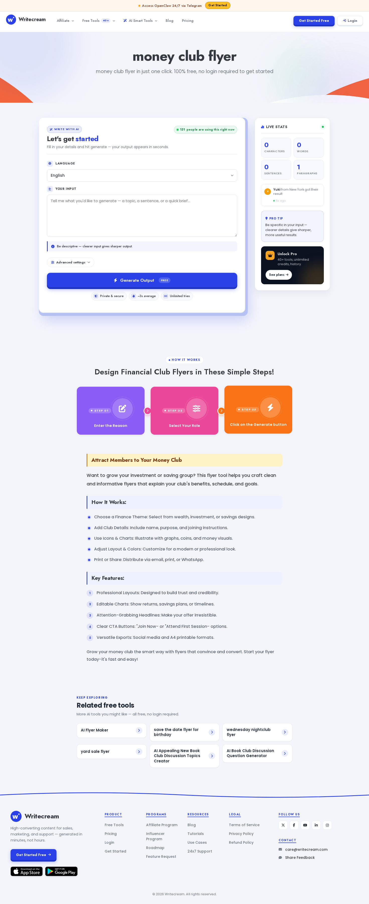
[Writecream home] (16, 816)
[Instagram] (327, 825)
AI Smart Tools (141, 20)
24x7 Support (200, 851)
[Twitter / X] (283, 825)
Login (352, 20)
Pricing (188, 20)
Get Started (115, 851)
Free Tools (95, 20)
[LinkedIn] (316, 825)
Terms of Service (244, 824)
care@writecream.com (306, 849)
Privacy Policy (241, 833)
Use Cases (197, 842)
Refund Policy (241, 842)
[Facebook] (294, 825)
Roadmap (155, 847)
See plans (276, 274)
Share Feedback (300, 857)
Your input (66, 189)
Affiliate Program (161, 824)
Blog (169, 20)
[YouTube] (305, 825)
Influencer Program (155, 836)
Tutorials (196, 833)
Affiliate (63, 20)
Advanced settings (70, 262)
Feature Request (161, 856)
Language (65, 163)
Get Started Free (314, 20)
